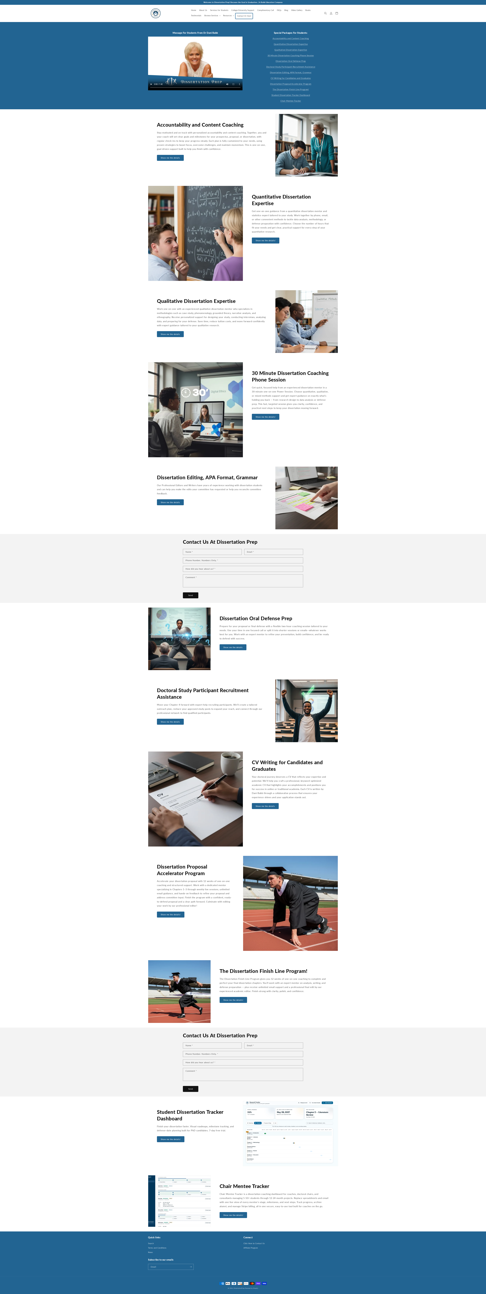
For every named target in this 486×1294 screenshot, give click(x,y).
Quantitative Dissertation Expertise (291, 44)
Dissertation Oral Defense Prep (291, 61)
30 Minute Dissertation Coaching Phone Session (291, 55)
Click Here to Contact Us (254, 1243)
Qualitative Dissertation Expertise (290, 49)
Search (151, 1243)
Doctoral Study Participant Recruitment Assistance (290, 66)
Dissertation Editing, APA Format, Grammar (291, 72)
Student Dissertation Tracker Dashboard (290, 95)
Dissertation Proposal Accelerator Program (290, 84)
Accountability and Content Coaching (291, 38)
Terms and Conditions (157, 1248)
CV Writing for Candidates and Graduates (291, 78)
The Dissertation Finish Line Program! (291, 89)
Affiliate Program (251, 1248)
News (150, 1252)
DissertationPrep (239, 1288)
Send (190, 595)
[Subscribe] (191, 1267)
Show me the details (170, 158)
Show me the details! (266, 240)
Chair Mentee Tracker (290, 101)
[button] (212, 15)
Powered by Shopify (251, 1288)
